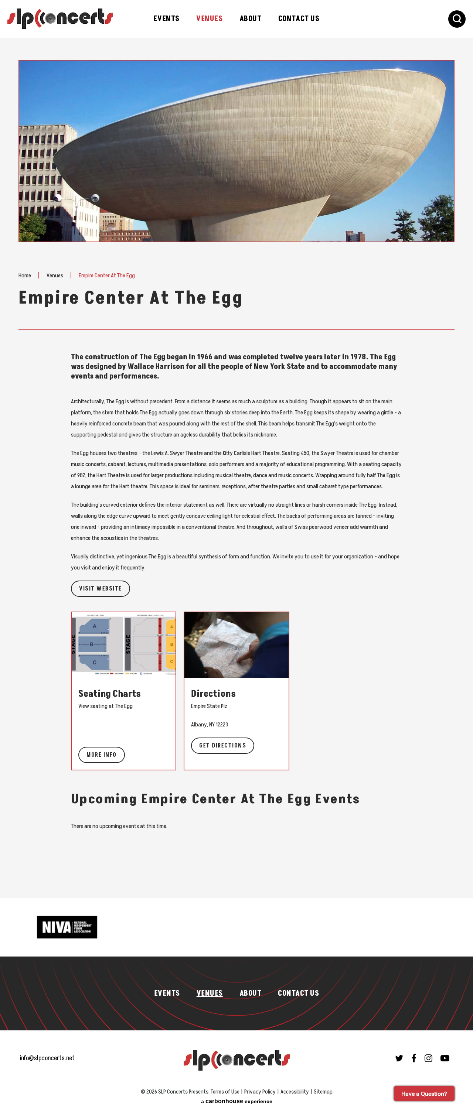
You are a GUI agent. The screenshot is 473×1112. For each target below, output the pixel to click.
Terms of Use (225, 1092)
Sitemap (323, 1092)
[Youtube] (444, 1058)
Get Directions (222, 746)
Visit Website (100, 589)
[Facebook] (413, 1058)
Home (24, 275)
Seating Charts (109, 694)
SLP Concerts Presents (60, 18)
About (250, 19)
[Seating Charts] (123, 645)
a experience (236, 1101)
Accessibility (294, 1092)
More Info (101, 755)
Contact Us (299, 19)
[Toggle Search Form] (457, 19)
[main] (236, 479)
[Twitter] (399, 1058)
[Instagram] (428, 1058)
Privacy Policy (260, 1092)
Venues (209, 19)
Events (166, 19)
